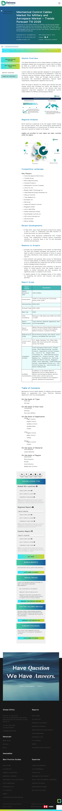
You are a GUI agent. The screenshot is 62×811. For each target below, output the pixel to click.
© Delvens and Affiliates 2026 (12, 804)
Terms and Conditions (38, 804)
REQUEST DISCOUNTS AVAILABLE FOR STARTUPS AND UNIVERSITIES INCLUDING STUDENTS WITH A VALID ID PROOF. (31, 596)
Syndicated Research (39, 765)
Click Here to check (31, 572)
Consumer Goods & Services (41, 747)
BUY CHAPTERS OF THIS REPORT (28, 588)
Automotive (36, 719)
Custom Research (38, 769)
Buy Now (31, 556)
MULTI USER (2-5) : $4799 (27, 493)
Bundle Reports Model (39, 786)
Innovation (7, 753)
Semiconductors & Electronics (42, 730)
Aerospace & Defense (12, 46)
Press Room (6, 740)
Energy (34, 744)
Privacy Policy (7, 806)
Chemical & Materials (10, 772)
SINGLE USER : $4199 (25, 490)
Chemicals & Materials (39, 722)
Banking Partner (36, 806)
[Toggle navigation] (59, 3)
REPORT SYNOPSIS (8, 72)
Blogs (5, 747)
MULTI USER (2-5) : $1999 (27, 542)
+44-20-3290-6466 (9, 725)
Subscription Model (38, 783)
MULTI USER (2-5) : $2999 (27, 518)
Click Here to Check (31, 638)
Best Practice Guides (39, 790)
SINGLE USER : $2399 (25, 514)
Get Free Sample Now (10, 66)
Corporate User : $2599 (27, 545)
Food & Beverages (38, 733)
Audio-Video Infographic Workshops (44, 779)
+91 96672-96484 (8, 727)
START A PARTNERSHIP (27, 686)
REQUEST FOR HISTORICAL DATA (29, 592)
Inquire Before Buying (10, 60)
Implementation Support (40, 776)
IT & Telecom (36, 740)
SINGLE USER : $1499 (25, 538)
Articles (5, 744)
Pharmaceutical (37, 737)
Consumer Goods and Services (13, 797)
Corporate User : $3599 (27, 521)
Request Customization (31, 620)
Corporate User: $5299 (27, 497)
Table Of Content (9, 76)
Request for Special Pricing (31, 601)
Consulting (36, 772)
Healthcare (36, 715)
